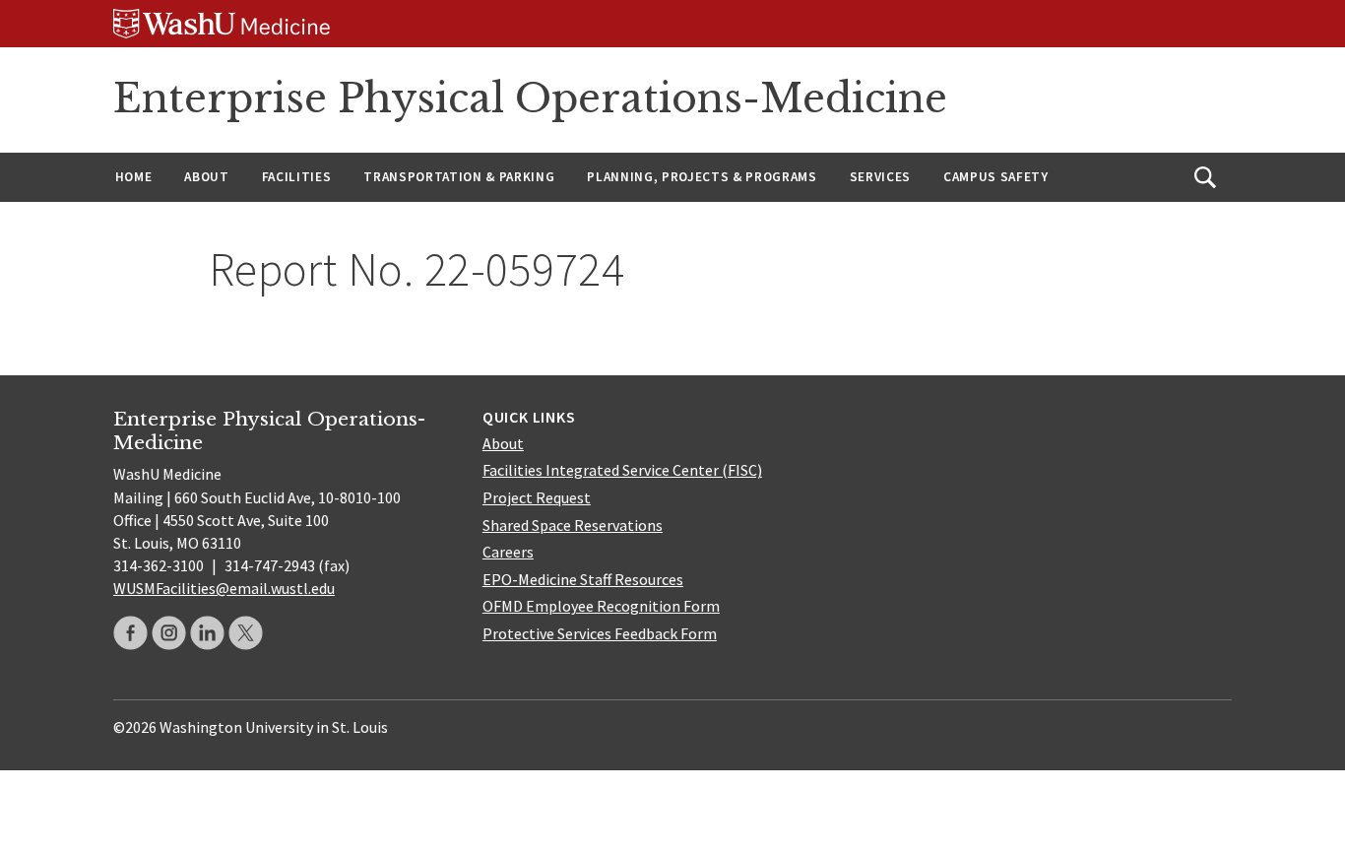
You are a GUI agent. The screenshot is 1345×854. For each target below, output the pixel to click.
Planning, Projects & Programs (701, 176)
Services (880, 176)
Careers (508, 551)
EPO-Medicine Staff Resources (582, 579)
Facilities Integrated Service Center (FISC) (622, 470)
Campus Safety (996, 176)
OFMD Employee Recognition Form (601, 606)
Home (134, 176)
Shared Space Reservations (572, 525)
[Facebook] (130, 633)
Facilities (297, 176)
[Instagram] (169, 633)
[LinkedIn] (207, 633)
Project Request (536, 497)
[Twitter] (245, 633)
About (206, 176)
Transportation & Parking (458, 176)
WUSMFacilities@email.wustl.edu (224, 588)
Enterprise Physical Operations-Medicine (530, 98)
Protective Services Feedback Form (599, 633)
